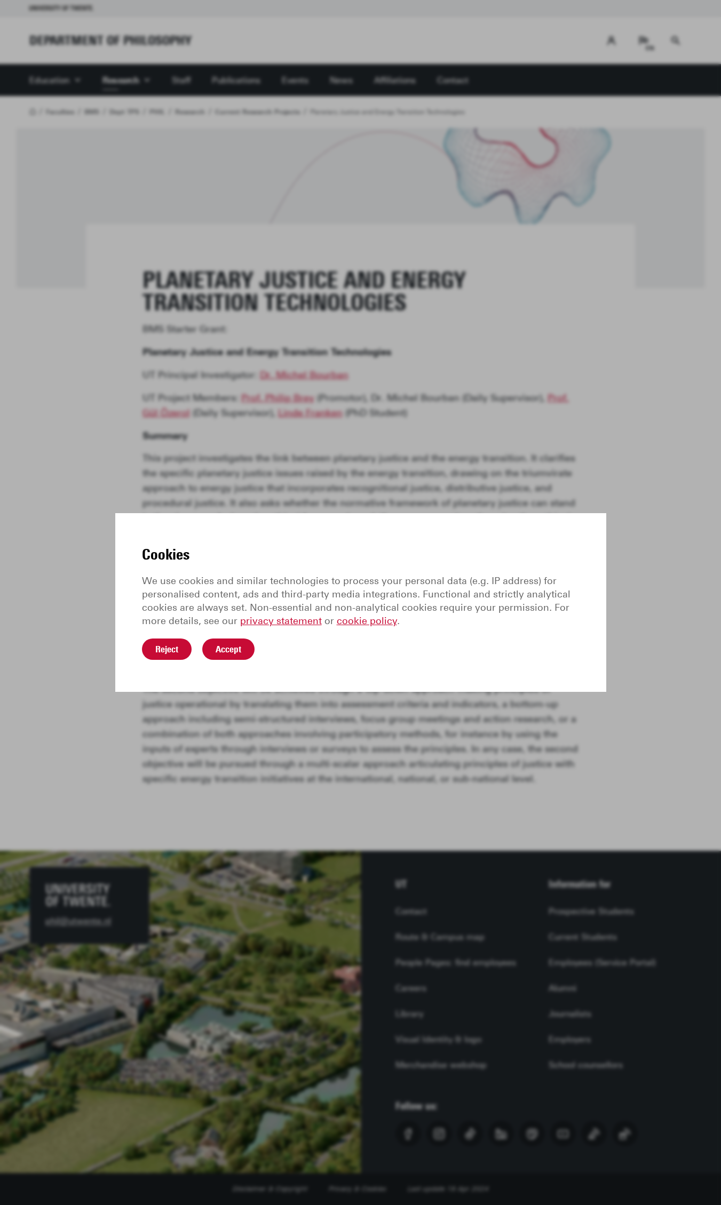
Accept (228, 649)
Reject (166, 649)
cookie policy (367, 621)
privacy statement (281, 621)
